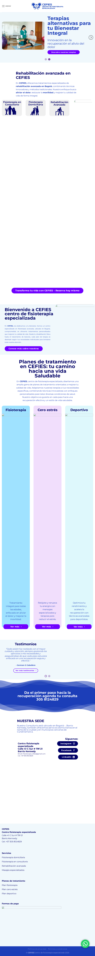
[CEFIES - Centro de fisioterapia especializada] (47, 6)
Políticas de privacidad (37, 949)
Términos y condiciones (57, 949)
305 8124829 (47, 699)
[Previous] (4, 37)
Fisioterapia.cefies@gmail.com (34, 754)
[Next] (91, 37)
